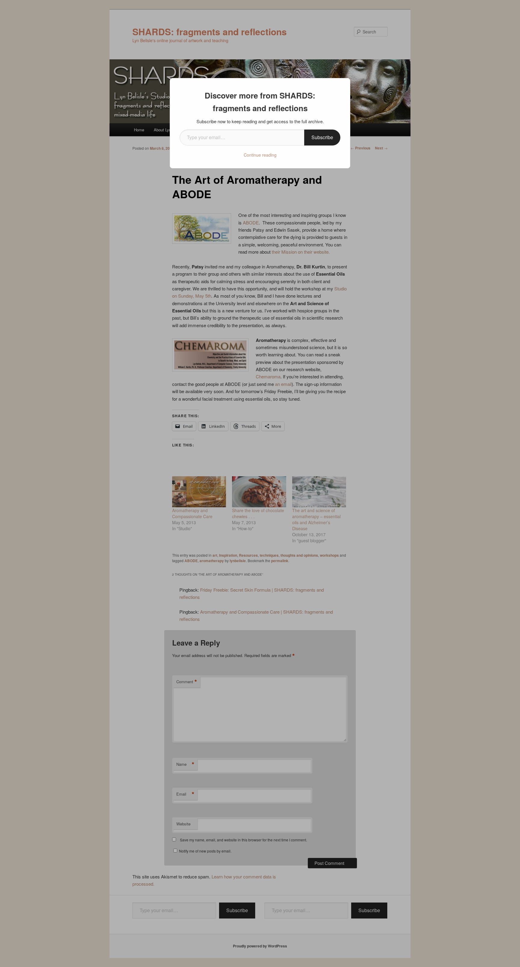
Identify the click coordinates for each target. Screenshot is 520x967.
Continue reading (260, 155)
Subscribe (322, 137)
